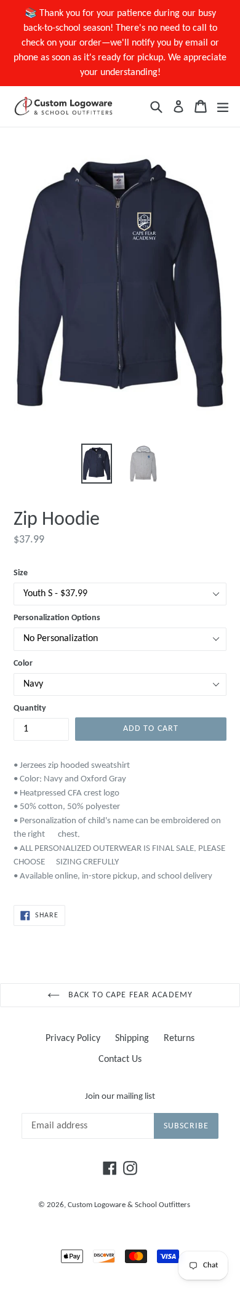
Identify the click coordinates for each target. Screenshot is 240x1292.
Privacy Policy (73, 1038)
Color (23, 663)
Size (21, 573)
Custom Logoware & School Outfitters (129, 1205)
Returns (179, 1038)
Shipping (132, 1038)
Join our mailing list (120, 1096)
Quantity (30, 708)
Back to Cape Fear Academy (129, 995)
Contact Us (120, 1059)
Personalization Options (57, 618)
